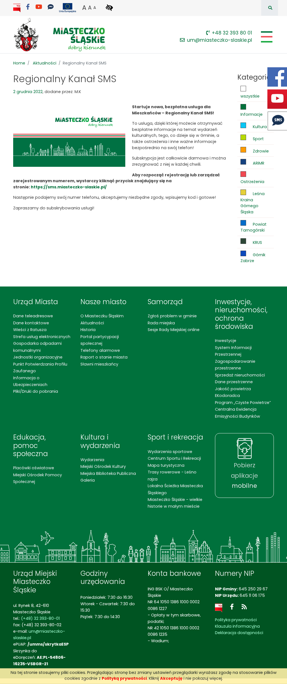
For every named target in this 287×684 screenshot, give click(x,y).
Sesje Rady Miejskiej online (174, 329)
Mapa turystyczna (166, 465)
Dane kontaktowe (31, 323)
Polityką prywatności (124, 678)
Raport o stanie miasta (104, 357)
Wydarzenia (92, 460)
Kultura (259, 127)
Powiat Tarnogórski (253, 227)
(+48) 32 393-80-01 (40, 618)
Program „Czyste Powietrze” (243, 402)
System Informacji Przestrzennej (233, 351)
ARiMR (258, 163)
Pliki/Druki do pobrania (35, 391)
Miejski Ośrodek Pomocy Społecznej (37, 478)
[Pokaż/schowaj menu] (266, 36)
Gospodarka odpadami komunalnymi (37, 347)
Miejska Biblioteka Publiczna (108, 473)
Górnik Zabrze (252, 258)
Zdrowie (260, 151)
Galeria (87, 480)
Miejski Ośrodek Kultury (103, 466)
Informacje (251, 114)
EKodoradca (227, 395)
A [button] (84, 7)
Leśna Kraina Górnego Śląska (252, 203)
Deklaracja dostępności (239, 633)
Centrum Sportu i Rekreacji (174, 458)
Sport (258, 139)
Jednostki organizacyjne (38, 357)
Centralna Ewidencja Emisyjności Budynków (237, 412)
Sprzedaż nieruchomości (240, 375)
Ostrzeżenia (252, 181)
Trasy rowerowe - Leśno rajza (172, 475)
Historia (88, 329)
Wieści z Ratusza (30, 329)
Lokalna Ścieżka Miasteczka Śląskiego (175, 489)
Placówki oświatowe (33, 468)
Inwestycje (225, 340)
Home (19, 63)
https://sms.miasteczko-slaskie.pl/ (69, 187)
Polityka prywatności (236, 620)
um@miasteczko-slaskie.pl (219, 40)
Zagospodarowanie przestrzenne (235, 365)
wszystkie (250, 96)
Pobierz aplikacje (244, 475)
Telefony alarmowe (100, 350)
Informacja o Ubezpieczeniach (30, 381)
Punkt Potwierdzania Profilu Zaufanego (40, 367)
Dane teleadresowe (33, 316)
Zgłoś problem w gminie (172, 316)
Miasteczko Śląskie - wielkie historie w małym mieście (175, 503)
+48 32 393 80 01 (232, 32)
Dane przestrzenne (234, 382)
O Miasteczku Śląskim (102, 316)
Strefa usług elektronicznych (41, 336)
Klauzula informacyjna (237, 626)
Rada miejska (161, 323)
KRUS (257, 242)
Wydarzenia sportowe (170, 451)
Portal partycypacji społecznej (99, 340)
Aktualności (44, 63)
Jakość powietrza (233, 389)
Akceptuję (171, 678)
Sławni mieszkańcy (99, 364)
